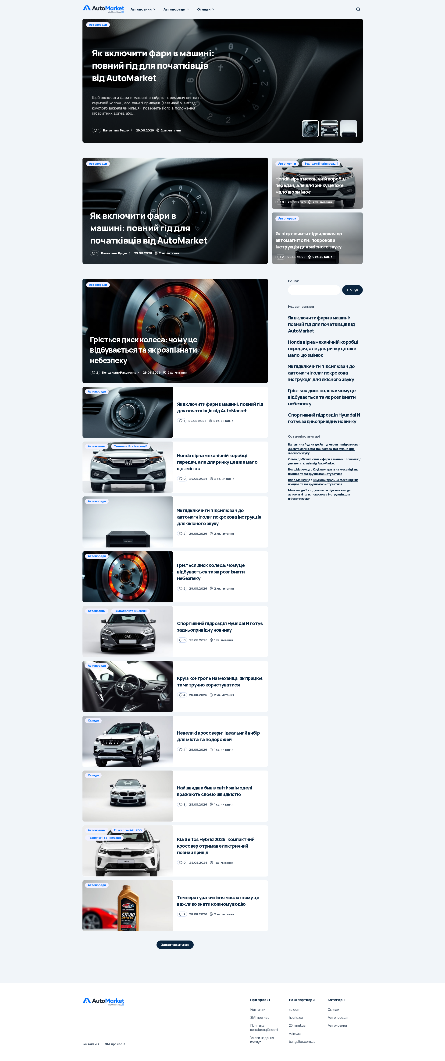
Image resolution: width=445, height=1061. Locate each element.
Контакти (89, 1044)
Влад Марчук (298, 469)
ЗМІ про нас (113, 1044)
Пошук (293, 281)
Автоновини (98, 25)
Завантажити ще (175, 944)
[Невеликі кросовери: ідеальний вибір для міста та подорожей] (127, 741)
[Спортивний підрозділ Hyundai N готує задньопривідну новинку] (127, 631)
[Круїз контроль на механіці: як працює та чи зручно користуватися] (127, 686)
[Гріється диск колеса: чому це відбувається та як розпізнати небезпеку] (175, 331)
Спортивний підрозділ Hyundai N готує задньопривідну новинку (324, 418)
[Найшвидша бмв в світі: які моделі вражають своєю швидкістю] (127, 796)
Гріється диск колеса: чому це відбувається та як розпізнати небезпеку (322, 397)
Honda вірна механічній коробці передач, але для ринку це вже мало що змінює (323, 348)
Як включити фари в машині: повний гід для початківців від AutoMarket (321, 324)
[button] (358, 9)
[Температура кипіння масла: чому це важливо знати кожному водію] (127, 905)
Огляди (93, 720)
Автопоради (98, 164)
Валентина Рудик (301, 444)
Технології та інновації (131, 25)
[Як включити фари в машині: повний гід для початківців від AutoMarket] (175, 211)
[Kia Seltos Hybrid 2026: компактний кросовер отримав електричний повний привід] (127, 851)
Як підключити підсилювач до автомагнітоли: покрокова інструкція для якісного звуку (321, 372)
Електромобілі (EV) (128, 830)
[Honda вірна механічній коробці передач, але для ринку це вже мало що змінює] (222, 81)
